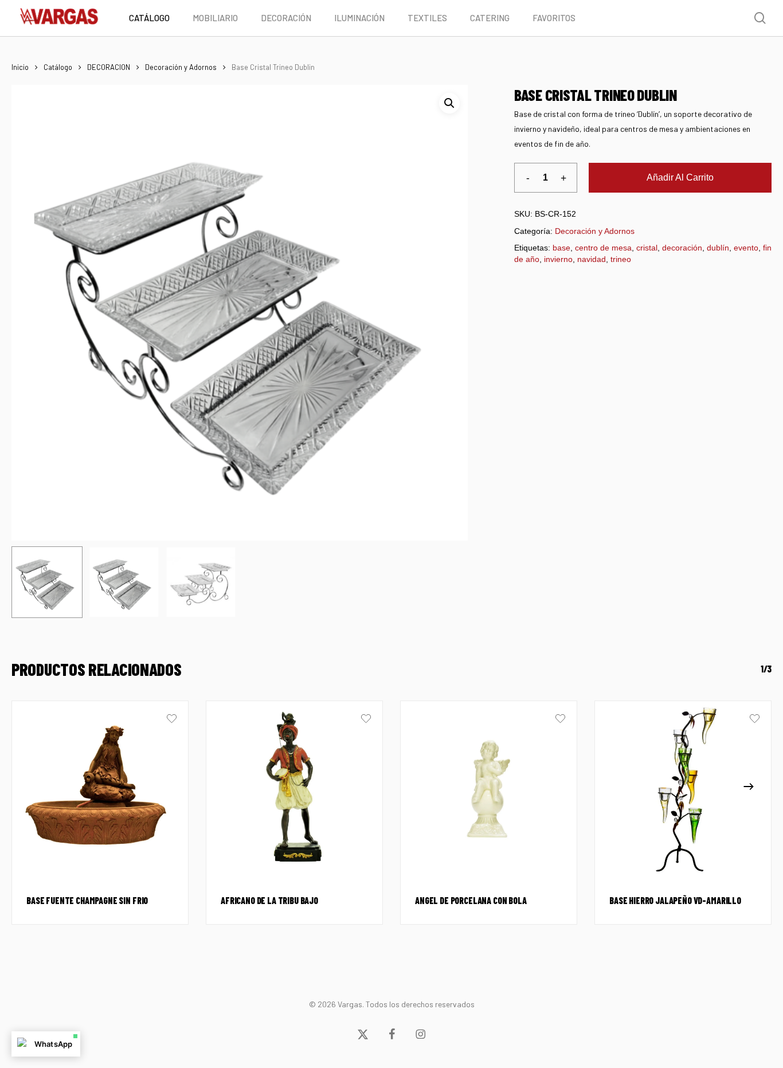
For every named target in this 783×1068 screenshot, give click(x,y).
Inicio (20, 67)
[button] (449, 103)
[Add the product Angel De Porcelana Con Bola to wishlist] (560, 720)
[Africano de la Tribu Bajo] (294, 789)
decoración (682, 247)
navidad (591, 259)
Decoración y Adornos (181, 67)
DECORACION (108, 67)
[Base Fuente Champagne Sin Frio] (100, 789)
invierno (558, 259)
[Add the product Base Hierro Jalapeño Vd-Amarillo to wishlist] (754, 720)
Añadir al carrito (680, 177)
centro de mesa (603, 247)
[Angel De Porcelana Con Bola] (489, 789)
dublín (718, 247)
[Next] (748, 786)
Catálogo (58, 67)
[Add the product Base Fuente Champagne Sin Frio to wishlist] (172, 720)
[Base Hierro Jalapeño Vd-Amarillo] (683, 789)
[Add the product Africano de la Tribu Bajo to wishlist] (366, 720)
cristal (646, 247)
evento (746, 247)
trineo (620, 259)
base (561, 247)
